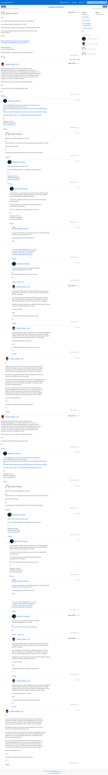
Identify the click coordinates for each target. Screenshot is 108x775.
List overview (85, 16)
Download (86, 20)
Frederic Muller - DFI (12, 64)
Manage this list (65, 2)
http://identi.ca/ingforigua (26, 252)
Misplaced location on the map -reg (10, 8)
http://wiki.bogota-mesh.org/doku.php (22, 254)
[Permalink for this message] (79, 55)
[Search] (105, 2)
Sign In (75, 2)
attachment (21, 282)
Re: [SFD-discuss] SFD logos (100, 8)
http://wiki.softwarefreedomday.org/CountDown (15, 42)
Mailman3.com (57, 773)
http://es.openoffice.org (9, 124)
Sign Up (83, 2)
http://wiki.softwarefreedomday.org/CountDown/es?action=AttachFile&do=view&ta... (25, 108)
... (2, 91)
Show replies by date (74, 59)
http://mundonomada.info (8, 49)
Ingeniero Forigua (22, 228)
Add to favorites (88, 28)
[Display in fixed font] (77, 55)
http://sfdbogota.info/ (17, 238)
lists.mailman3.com (7, 2)
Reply (3, 57)
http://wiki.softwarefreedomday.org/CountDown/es (16, 41)
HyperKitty (54, 771)
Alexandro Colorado (14, 101)
